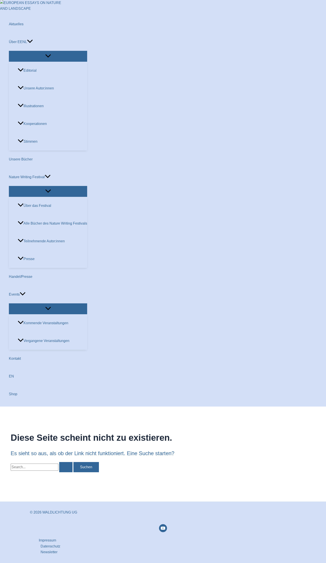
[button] (30, 42)
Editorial (30, 70)
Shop (13, 394)
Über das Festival (37, 205)
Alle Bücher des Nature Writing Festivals (55, 223)
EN (11, 376)
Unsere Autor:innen (39, 88)
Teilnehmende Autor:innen (44, 241)
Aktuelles (16, 24)
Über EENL (18, 42)
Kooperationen (35, 124)
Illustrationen (34, 106)
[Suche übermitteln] (66, 467)
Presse (29, 259)
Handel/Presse (20, 277)
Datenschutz (50, 546)
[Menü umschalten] (48, 56)
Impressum (47, 540)
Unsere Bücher (21, 159)
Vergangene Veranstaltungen (46, 341)
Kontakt (15, 358)
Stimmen (30, 141)
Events (14, 294)
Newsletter (49, 552)
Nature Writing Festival (27, 177)
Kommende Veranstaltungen (46, 323)
